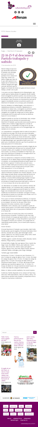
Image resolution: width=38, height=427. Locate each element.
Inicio (9, 418)
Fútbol (5, 406)
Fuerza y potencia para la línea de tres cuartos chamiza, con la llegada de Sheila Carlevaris (19, 341)
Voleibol (13, 414)
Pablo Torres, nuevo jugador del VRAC (5, 338)
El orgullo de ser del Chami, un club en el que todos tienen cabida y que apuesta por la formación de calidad (6, 374)
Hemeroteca (17, 418)
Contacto (23, 420)
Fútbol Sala (27, 410)
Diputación (18, 410)
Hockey (6, 414)
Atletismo (28, 406)
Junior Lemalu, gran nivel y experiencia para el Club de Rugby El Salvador (31, 340)
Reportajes (14, 420)
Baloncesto (13, 406)
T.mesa (20, 414)
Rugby (21, 406)
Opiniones (27, 418)
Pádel (5, 410)
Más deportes (29, 414)
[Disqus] (19, 304)
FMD (11, 410)
